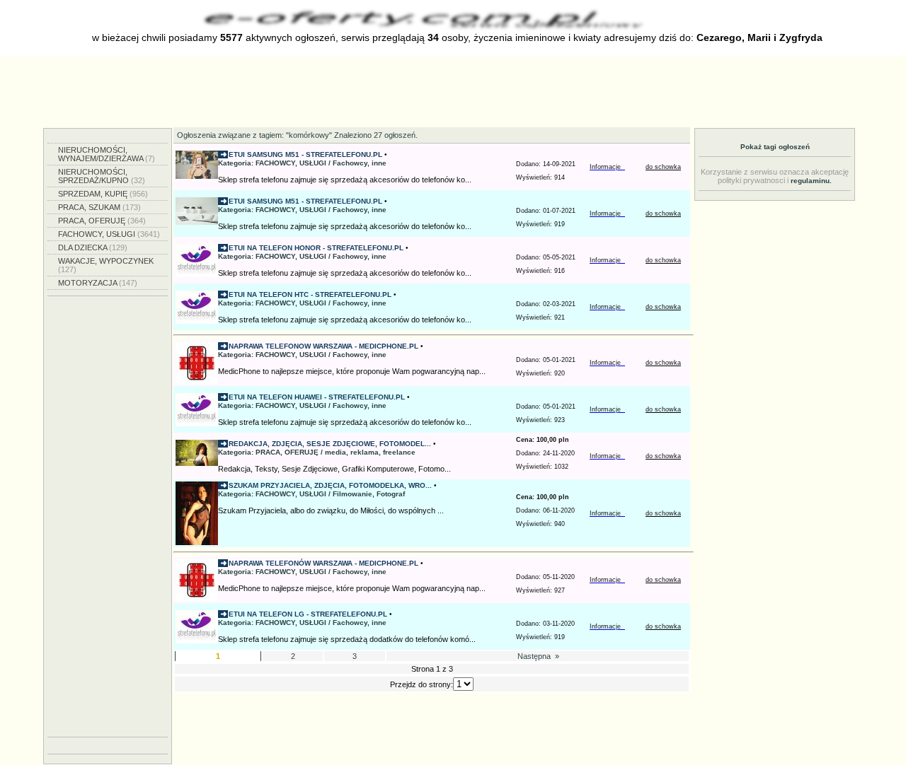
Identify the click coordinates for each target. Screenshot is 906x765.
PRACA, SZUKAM (99, 207)
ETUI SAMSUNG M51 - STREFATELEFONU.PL (305, 154)
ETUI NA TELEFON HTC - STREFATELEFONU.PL (310, 294)
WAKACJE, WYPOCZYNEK (106, 265)
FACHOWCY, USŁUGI (109, 234)
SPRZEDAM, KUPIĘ (103, 193)
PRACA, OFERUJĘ (102, 220)
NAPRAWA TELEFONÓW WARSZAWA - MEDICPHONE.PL (323, 563)
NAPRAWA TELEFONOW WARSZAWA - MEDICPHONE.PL (323, 346)
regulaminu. (811, 181)
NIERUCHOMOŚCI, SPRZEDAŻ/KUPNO (101, 176)
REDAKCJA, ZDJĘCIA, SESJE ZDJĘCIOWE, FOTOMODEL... (330, 444)
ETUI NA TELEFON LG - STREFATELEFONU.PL (308, 614)
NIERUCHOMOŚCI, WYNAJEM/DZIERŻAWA (106, 154)
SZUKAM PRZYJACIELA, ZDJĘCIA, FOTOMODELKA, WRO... (330, 485)
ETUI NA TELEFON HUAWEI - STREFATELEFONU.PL (317, 397)
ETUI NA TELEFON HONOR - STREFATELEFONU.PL (316, 248)
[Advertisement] (453, 92)
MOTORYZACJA (97, 283)
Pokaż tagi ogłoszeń (775, 147)
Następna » (537, 656)
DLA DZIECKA (92, 247)
